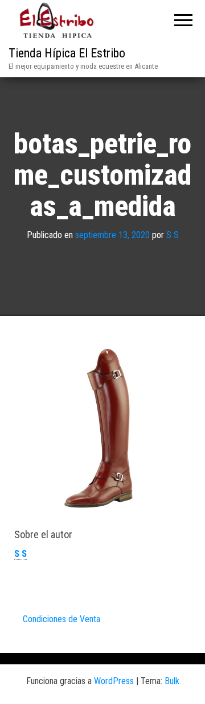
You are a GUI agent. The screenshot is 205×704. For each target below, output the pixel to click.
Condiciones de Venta (61, 619)
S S (172, 234)
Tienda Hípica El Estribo (67, 53)
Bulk (172, 681)
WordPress (114, 681)
